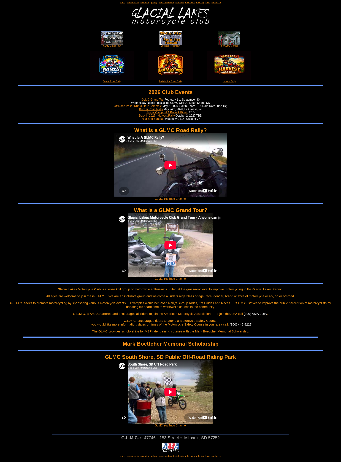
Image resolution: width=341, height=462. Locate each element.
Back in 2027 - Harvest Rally (157, 115)
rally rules (190, 2)
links (207, 2)
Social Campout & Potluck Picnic (167, 112)
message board (166, 2)
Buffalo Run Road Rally (170, 81)
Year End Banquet (152, 118)
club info (179, 2)
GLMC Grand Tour (112, 46)
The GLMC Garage (229, 46)
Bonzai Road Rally (112, 81)
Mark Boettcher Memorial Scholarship (221, 331)
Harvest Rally (229, 81)
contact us (216, 2)
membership (133, 2)
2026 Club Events (170, 92)
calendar (144, 2)
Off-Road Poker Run (170, 46)
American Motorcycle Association (187, 314)
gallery (154, 2)
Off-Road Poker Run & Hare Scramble (138, 106)
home (122, 2)
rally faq (200, 2)
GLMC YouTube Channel (170, 198)
